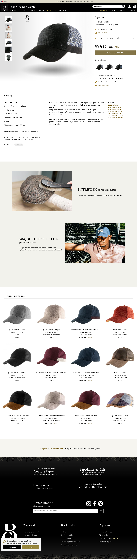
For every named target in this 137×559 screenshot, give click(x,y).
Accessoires (63, 10)
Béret (33, 10)
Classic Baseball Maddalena (51, 373)
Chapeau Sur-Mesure (118, 10)
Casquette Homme (114, 113)
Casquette (24, 10)
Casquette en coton (114, 107)
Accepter (30, 547)
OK (101, 511)
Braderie (132, 10)
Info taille (102, 33)
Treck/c (120, 373)
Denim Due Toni (17, 415)
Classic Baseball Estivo (51, 415)
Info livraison (104, 85)
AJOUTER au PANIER (115, 53)
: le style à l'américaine (37, 240)
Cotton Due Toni (85, 415)
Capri (121, 415)
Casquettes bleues (114, 109)
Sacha (120, 330)
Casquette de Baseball (115, 111)
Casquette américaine (115, 118)
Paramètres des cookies (69, 545)
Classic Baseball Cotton (85, 373)
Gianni (18, 330)
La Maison (103, 10)
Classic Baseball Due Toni (85, 330)
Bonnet (41, 10)
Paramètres (12, 547)
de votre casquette (97, 189)
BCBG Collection (113, 105)
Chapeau (13, 10)
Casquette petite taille (115, 115)
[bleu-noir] (118, 67)
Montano (18, 373)
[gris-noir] (108, 67)
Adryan (52, 330)
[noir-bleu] (99, 67)
